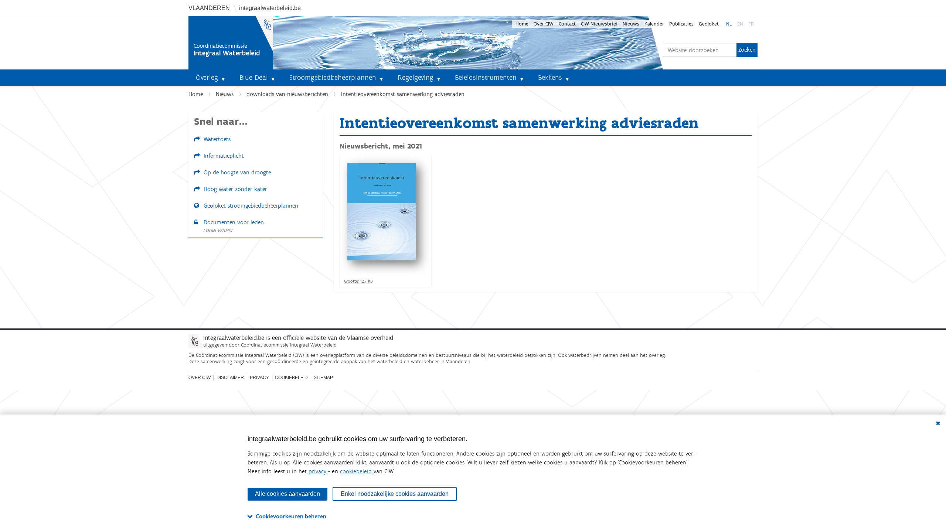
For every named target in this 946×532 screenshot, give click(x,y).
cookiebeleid (357, 471)
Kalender (654, 24)
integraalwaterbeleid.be (270, 8)
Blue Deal (253, 77)
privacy (318, 471)
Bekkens (550, 77)
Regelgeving (415, 77)
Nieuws (631, 24)
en (740, 24)
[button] (226, 77)
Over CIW (544, 24)
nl (729, 24)
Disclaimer (230, 377)
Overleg (207, 77)
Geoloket (709, 24)
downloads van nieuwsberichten (287, 94)
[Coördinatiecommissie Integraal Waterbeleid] (230, 42)
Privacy (259, 377)
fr (751, 24)
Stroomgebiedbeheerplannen (332, 77)
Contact (567, 24)
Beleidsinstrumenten (486, 77)
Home (521, 24)
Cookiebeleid (291, 377)
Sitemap (323, 377)
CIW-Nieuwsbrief (599, 24)
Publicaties (681, 24)
